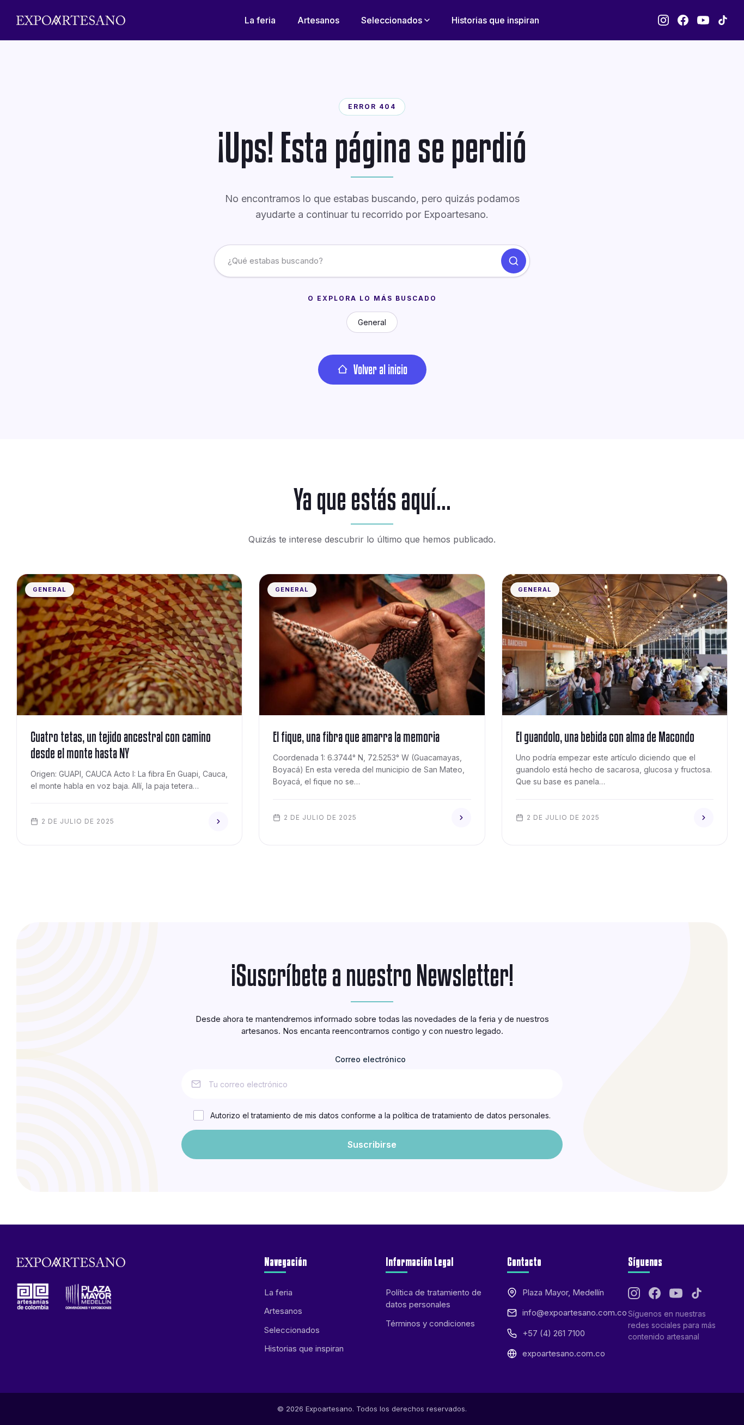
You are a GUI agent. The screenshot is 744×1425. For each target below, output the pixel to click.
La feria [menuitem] (260, 20)
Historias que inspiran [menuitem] (495, 20)
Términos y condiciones (430, 1323)
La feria (278, 1292)
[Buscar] (513, 260)
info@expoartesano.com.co (574, 1312)
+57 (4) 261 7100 (553, 1333)
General (372, 322)
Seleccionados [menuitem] (391, 20)
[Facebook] (683, 20)
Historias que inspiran (304, 1348)
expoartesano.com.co (563, 1353)
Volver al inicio (380, 369)
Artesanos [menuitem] (318, 20)
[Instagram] (663, 20)
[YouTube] (703, 20)
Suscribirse (372, 1144)
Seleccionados (292, 1330)
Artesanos (283, 1311)
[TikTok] (723, 20)
